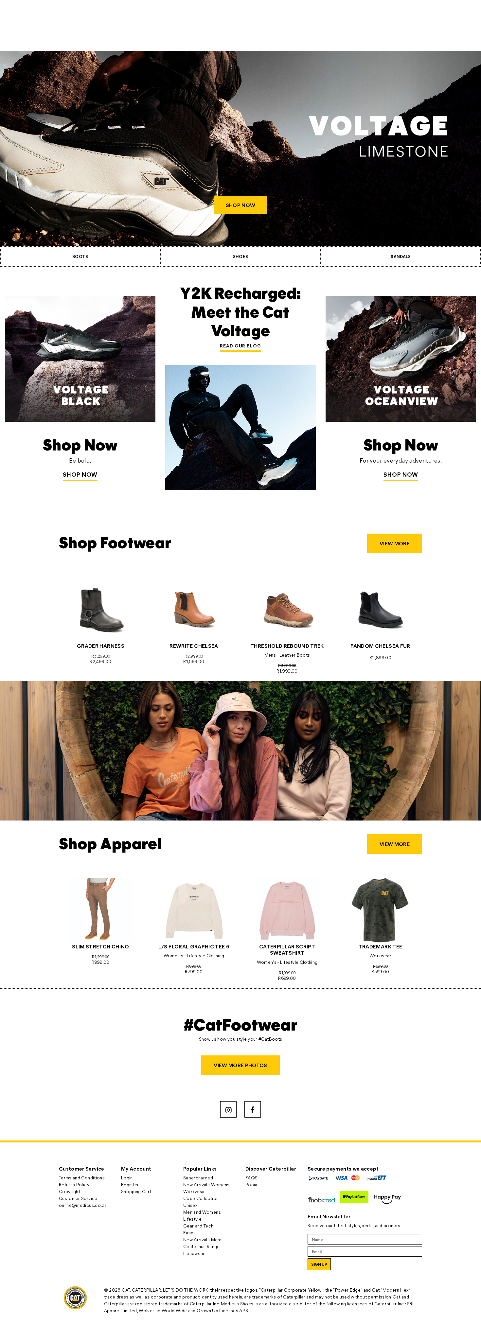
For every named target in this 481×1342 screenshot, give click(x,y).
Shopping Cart (136, 1191)
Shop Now (80, 474)
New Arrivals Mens (203, 1239)
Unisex (190, 1205)
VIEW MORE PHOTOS (240, 1065)
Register (130, 1184)
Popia (251, 1184)
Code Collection (201, 1198)
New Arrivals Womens (206, 1184)
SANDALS (401, 256)
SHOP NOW (240, 205)
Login (127, 1177)
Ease (188, 1232)
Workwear (194, 1191)
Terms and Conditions (82, 1177)
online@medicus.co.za (83, 1205)
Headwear (194, 1253)
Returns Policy (74, 1184)
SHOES (240, 256)
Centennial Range (201, 1246)
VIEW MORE (395, 543)
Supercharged (198, 1177)
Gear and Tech (198, 1226)
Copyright (69, 1191)
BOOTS (80, 256)
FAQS (251, 1177)
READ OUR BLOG (240, 346)
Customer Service (78, 1198)
